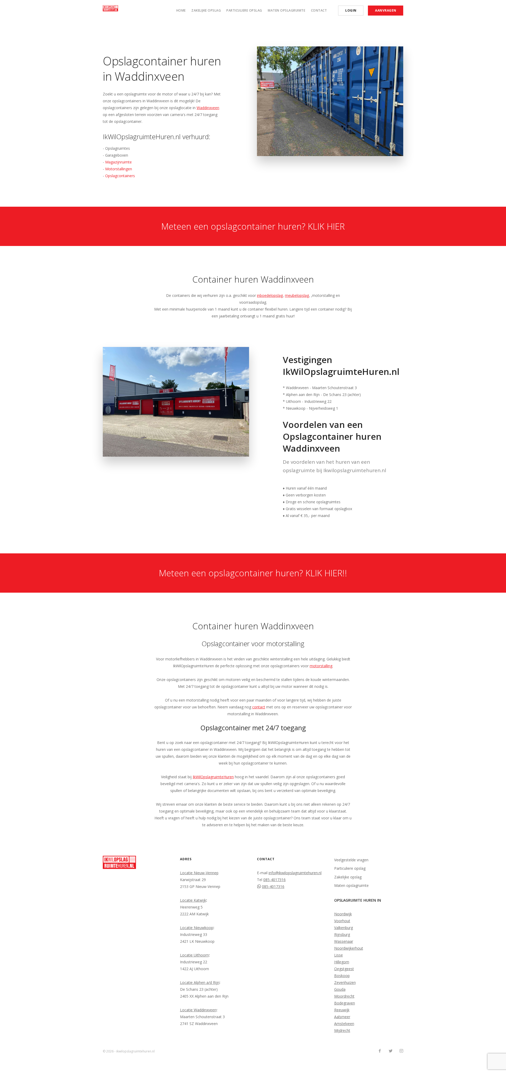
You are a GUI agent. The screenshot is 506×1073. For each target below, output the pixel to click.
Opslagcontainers (120, 175)
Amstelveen (344, 1023)
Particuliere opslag (244, 10)
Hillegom (341, 961)
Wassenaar (343, 941)
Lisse (338, 955)
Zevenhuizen (345, 982)
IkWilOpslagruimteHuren (213, 776)
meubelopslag (297, 295)
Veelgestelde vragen (351, 859)
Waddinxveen (208, 107)
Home (181, 10)
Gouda (340, 989)
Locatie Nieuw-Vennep (199, 872)
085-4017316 (274, 879)
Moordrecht (344, 996)
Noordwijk (343, 913)
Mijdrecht (342, 1030)
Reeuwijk (341, 1009)
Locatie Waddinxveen (198, 1009)
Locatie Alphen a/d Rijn (199, 982)
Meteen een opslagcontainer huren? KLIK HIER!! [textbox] (253, 573)
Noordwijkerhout (348, 948)
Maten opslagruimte (286, 10)
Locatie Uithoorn (194, 955)
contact (258, 706)
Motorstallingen (118, 168)
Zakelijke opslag (206, 10)
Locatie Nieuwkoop (196, 927)
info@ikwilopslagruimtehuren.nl (295, 872)
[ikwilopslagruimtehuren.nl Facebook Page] (380, 1050)
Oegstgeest (344, 968)
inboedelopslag (270, 295)
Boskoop (342, 975)
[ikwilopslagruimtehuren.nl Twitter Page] (390, 1050)
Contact (319, 10)
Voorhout (342, 920)
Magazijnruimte (118, 162)
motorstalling (321, 665)
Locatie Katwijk (193, 900)
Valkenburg (343, 927)
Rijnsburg (342, 934)
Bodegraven (344, 1003)
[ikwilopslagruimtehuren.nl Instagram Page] (401, 1050)
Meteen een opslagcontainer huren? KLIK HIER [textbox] (253, 226)
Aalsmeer (342, 1016)
